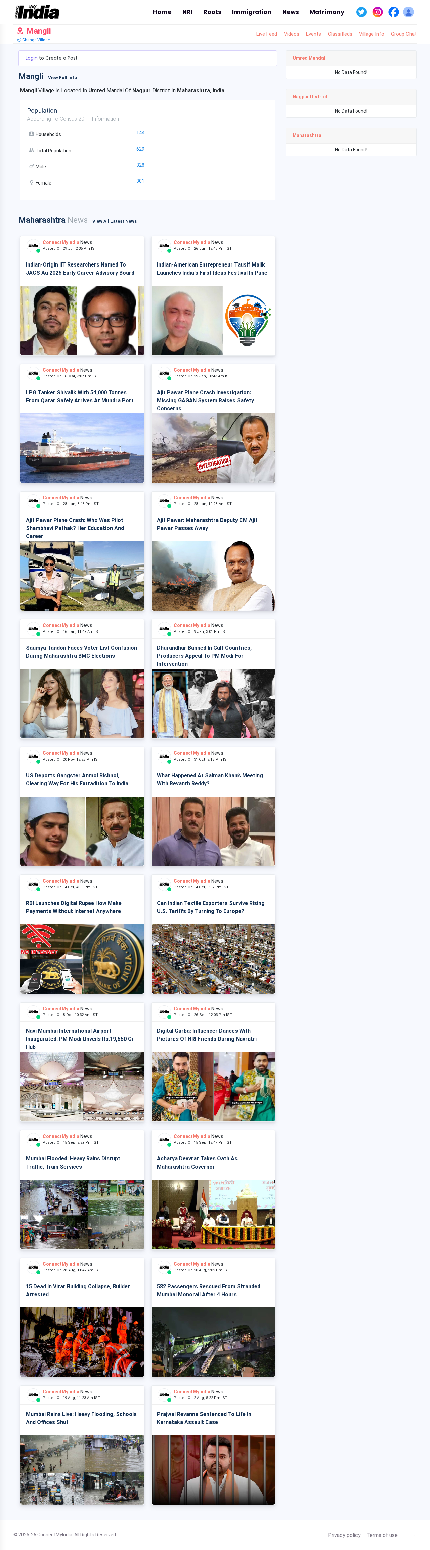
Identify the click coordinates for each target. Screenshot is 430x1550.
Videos (291, 34)
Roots (212, 12)
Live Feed (266, 34)
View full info (62, 77)
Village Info (371, 34)
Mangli (37, 31)
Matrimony (327, 12)
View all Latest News (114, 221)
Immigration (251, 12)
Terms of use (382, 1535)
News (290, 12)
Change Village (35, 40)
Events (313, 34)
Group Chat (404, 34)
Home (162, 12)
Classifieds (340, 34)
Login (32, 58)
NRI (187, 12)
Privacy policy (344, 1535)
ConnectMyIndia (61, 242)
